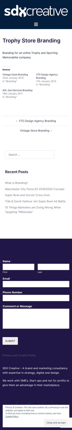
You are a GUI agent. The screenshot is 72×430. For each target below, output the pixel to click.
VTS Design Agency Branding (37, 120)
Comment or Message (18, 306)
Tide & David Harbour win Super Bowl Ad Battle (35, 201)
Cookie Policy (11, 416)
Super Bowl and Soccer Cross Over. (27, 195)
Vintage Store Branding (15, 74)
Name (7, 261)
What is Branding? (16, 183)
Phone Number (12, 292)
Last (40, 272)
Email (7, 278)
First (5, 272)
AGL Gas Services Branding (17, 90)
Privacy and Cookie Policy (19, 355)
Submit (10, 341)
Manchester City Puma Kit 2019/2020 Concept (34, 189)
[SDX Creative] (36, 10)
